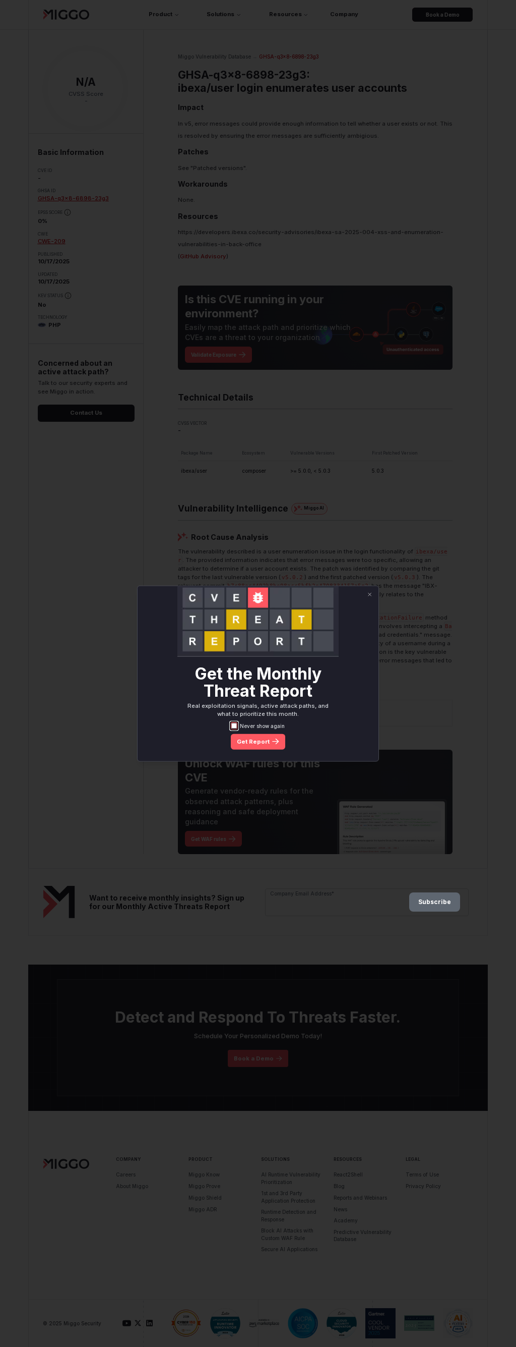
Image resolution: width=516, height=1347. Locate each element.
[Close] (369, 594)
